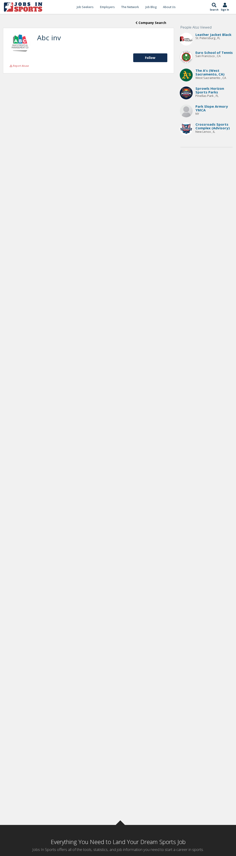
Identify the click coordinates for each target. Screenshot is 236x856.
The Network (130, 7)
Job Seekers (85, 7)
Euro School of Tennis (214, 52)
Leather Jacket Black (213, 34)
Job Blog (150, 7)
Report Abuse (20, 65)
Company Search (152, 22)
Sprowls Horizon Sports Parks (209, 90)
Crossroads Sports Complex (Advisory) (212, 126)
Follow (150, 57)
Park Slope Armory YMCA (211, 108)
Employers (107, 7)
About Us (169, 7)
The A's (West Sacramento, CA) (209, 72)
